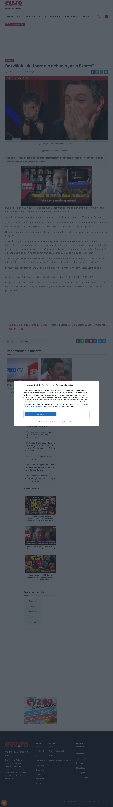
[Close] (95, 385)
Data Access (56, 422)
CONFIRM (41, 414)
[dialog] (56, 403)
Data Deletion (44, 422)
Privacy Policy (69, 422)
